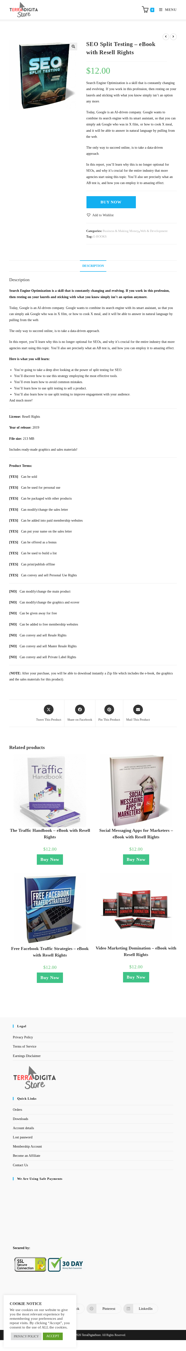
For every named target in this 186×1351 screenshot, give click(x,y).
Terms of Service (24, 1046)
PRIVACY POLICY (26, 1336)
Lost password (22, 1137)
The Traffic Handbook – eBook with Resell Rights (50, 833)
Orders (17, 1110)
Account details (23, 1128)
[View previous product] (166, 36)
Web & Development (154, 231)
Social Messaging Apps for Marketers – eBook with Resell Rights (136, 833)
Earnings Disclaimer (27, 1056)
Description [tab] (93, 266)
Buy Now (111, 202)
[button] (73, 46)
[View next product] (173, 36)
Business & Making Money (121, 231)
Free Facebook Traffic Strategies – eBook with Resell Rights (50, 951)
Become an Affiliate (26, 1156)
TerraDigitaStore (91, 1335)
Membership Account (27, 1146)
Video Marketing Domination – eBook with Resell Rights (136, 951)
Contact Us (20, 1165)
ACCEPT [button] (52, 1336)
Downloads (20, 1119)
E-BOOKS (100, 236)
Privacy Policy (23, 1037)
